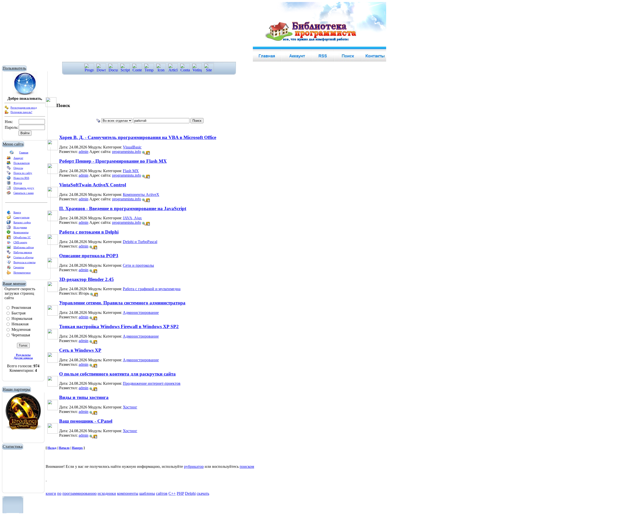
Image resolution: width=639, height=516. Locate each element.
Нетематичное (22, 272)
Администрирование (141, 312)
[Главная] (12, 153)
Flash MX (131, 171)
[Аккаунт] (9, 158)
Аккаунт (18, 157)
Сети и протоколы (138, 265)
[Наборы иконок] (9, 253)
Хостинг (130, 407)
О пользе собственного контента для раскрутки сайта (117, 374)
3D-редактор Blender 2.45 (86, 279)
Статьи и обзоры (23, 257)
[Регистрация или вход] (7, 108)
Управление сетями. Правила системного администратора (122, 302)
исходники (107, 493)
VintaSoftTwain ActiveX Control (92, 184)
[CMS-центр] (9, 243)
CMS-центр (20, 242)
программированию (79, 493)
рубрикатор (194, 466)
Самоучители (21, 217)
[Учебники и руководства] (9, 218)
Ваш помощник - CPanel (85, 421)
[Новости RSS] (9, 178)
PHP (180, 493)
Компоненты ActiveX (141, 194)
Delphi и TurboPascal (140, 242)
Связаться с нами (23, 192)
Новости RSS (21, 177)
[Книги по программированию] (9, 213)
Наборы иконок (22, 252)
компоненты (127, 493)
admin (83, 151)
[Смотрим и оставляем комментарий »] (144, 153)
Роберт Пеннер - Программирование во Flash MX (113, 161)
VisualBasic (132, 147)
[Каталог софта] (9, 223)
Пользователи (21, 162)
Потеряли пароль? (21, 112)
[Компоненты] (9, 233)
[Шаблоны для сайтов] (9, 248)
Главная (23, 152)
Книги (17, 212)
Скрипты (18, 267)
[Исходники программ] (9, 228)
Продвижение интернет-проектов (151, 383)
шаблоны (147, 493)
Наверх (77, 448)
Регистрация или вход (23, 107)
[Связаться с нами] (9, 193)
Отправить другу (23, 187)
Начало (64, 448)
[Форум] (9, 183)
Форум (17, 182)
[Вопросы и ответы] (9, 263)
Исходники (20, 227)
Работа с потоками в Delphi (89, 232)
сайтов (161, 493)
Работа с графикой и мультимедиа (151, 289)
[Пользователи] (9, 163)
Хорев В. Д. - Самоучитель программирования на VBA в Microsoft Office (137, 137)
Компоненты (20, 232)
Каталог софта (22, 222)
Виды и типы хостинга (84, 397)
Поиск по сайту (22, 172)
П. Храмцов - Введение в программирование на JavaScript (122, 208)
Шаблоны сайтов (23, 247)
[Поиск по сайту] (9, 173)
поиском (247, 466)
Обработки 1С (22, 237)
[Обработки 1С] (9, 238)
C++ (172, 493)
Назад (51, 448)
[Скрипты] (9, 268)
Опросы (18, 167)
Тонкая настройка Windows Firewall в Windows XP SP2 (119, 326)
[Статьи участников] (8, 273)
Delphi (190, 493)
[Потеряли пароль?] (7, 113)
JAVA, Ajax (132, 218)
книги (51, 493)
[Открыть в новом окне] (148, 151)
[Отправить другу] (9, 188)
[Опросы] (9, 168)
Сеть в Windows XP (80, 350)
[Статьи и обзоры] (9, 258)
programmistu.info (126, 151)
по (59, 493)
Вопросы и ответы (24, 262)
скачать (203, 493)
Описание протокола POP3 (88, 255)
